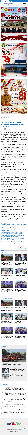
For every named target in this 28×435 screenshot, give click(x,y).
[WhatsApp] (18, 424)
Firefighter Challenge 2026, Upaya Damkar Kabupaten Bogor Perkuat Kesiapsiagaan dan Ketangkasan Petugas (14, 225)
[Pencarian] (26, 4)
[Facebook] (8, 424)
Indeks (4, 428)
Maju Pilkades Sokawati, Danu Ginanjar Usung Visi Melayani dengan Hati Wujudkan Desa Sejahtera (12, 233)
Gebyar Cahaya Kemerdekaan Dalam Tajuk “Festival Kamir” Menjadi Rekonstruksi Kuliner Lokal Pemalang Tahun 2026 (14, 403)
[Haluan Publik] (8, 3)
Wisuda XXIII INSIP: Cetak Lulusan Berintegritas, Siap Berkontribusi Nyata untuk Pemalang (12, 239)
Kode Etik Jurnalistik (12, 428)
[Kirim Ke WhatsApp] (26, 248)
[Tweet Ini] (18, 248)
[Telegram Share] (23, 248)
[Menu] (2, 3)
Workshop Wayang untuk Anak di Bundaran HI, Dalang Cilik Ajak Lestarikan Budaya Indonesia (14, 408)
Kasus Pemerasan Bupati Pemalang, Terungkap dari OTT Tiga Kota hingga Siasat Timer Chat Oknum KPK (15, 398)
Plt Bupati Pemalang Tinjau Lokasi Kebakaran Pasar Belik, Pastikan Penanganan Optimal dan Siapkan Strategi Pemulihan (13, 229)
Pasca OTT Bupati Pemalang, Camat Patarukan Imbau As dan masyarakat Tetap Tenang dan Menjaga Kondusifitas (15, 394)
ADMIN (5, 128)
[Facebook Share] (15, 248)
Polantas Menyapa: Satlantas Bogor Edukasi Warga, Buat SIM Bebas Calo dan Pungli (13, 242)
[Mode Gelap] (24, 4)
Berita (2, 120)
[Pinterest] (13, 424)
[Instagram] (15, 424)
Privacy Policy (21, 428)
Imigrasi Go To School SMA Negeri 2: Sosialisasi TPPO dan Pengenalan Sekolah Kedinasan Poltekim (14, 413)
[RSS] (20, 424)
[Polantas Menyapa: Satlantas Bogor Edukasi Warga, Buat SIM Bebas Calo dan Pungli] (21, 284)
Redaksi (20, 429)
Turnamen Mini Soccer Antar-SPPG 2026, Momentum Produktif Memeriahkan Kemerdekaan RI (12, 236)
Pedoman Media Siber (12, 429)
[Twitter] (10, 424)
